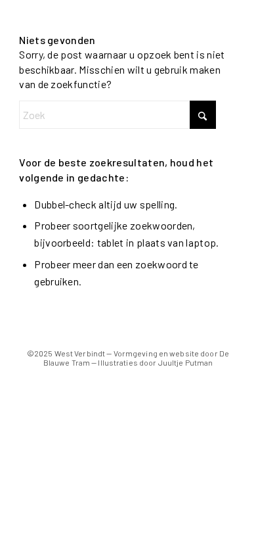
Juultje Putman (185, 362)
